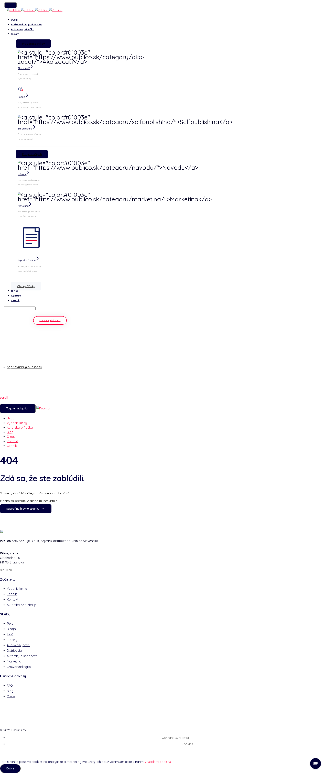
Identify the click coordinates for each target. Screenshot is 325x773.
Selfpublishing (25, 128)
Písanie (21, 97)
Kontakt (16, 295)
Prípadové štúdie (27, 260)
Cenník (15, 300)
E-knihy (12, 640)
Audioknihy (18, 645)
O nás (14, 290)
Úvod (14, 19)
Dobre (10, 768)
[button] (10, 5)
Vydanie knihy (26, 24)
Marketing (23, 206)
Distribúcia (14, 650)
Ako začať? (24, 68)
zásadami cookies (158, 762)
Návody (22, 174)
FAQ (10, 685)
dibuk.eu (6, 570)
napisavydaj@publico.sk (24, 367)
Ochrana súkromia (175, 738)
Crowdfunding (19, 667)
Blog (14, 34)
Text (10, 623)
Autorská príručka (22, 29)
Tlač (10, 634)
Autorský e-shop (22, 656)
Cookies (187, 744)
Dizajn (11, 629)
